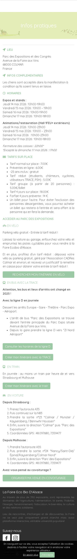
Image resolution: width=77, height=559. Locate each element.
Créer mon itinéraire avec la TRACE (28, 357)
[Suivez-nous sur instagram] (15, 538)
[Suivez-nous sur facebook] (6, 538)
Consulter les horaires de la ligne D (27, 346)
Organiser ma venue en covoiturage (38, 478)
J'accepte (47, 554)
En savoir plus (30, 554)
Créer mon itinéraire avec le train (26, 386)
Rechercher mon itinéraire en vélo (39, 274)
